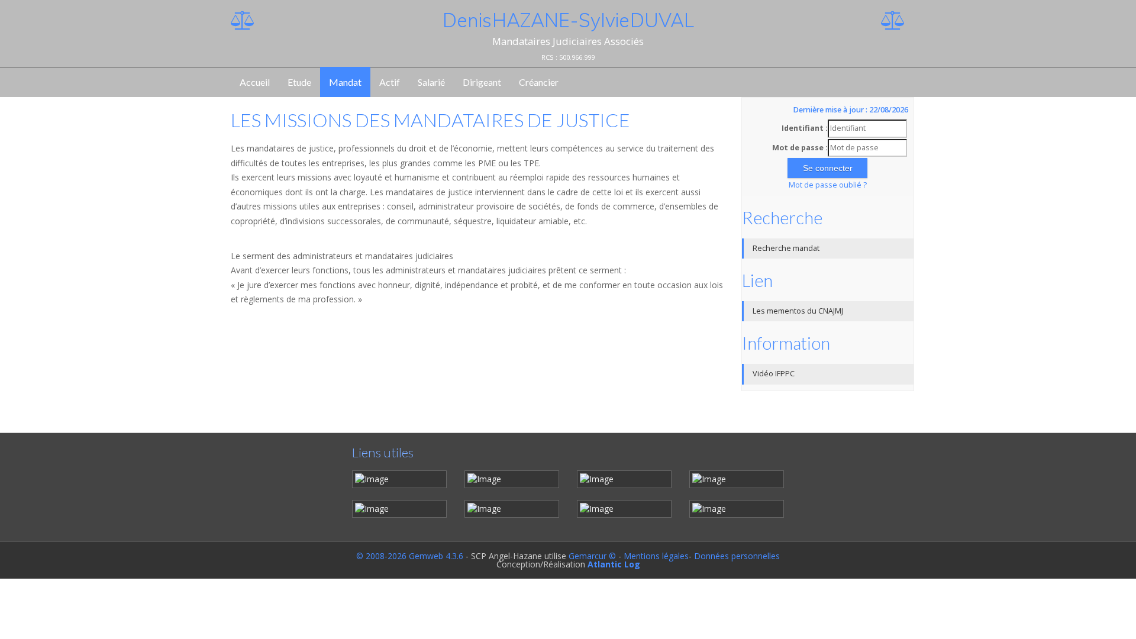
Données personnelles (737, 555)
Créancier (539, 82)
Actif (389, 82)
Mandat (345, 82)
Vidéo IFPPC (774, 374)
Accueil (255, 82)
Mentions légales (656, 555)
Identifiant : (805, 128)
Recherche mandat (786, 248)
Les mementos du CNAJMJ (798, 311)
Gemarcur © (592, 555)
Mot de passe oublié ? (828, 185)
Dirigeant (482, 82)
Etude (299, 82)
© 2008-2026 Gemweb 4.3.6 (409, 555)
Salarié (431, 82)
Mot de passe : (800, 148)
